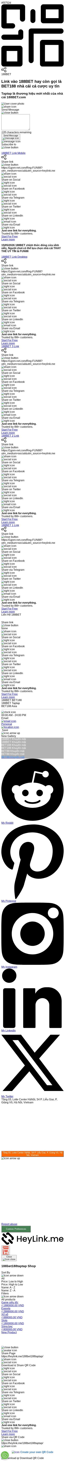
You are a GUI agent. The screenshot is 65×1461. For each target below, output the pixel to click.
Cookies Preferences (16, 1229)
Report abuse (9, 1224)
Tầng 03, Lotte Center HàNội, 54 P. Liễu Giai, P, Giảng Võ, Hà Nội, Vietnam (32, 1153)
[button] (32, 1196)
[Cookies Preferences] (5, 1455)
